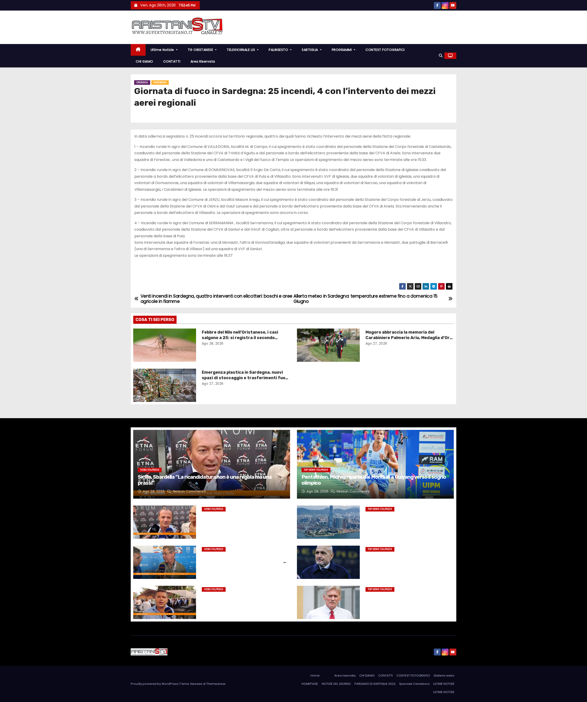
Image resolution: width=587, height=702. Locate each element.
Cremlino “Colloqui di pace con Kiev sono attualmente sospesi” (407, 599)
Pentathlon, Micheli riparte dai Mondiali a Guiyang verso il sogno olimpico (374, 480)
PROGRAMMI (342, 49)
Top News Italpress (316, 470)
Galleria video (444, 675)
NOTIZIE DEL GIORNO (336, 684)
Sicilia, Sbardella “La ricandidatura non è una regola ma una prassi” (204, 480)
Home (315, 675)
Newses (196, 684)
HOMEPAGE (310, 684)
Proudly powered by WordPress (155, 684)
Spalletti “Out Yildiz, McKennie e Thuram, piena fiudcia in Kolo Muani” (408, 558)
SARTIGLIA (310, 49)
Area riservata (203, 61)
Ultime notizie (163, 49)
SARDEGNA (160, 82)
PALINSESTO (279, 49)
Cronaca (142, 82)
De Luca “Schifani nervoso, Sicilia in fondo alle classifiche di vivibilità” (246, 518)
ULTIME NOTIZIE (443, 684)
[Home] (138, 50)
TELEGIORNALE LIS (241, 49)
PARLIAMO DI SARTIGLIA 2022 (375, 684)
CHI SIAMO (144, 61)
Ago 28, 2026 (213, 343)
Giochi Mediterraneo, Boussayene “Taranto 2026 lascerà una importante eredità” (242, 561)
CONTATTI (171, 61)
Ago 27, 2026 (376, 343)
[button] (441, 55)
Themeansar (216, 684)
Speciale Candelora (414, 684)
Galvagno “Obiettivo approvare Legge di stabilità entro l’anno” (244, 599)
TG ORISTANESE (201, 49)
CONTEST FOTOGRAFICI (385, 49)
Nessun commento (189, 491)
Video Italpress (149, 470)
